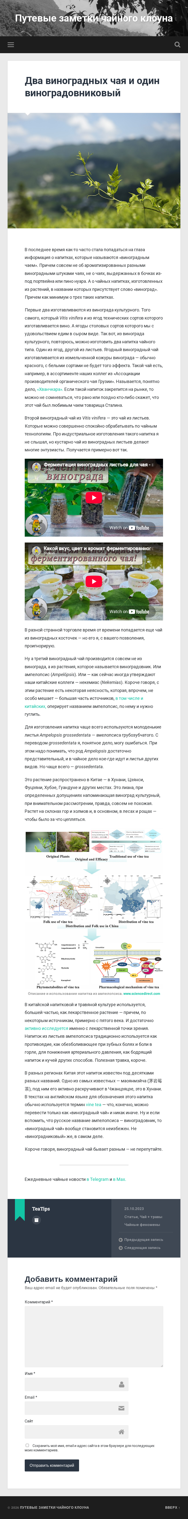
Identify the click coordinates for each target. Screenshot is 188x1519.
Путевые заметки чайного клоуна (94, 18)
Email (31, 1397)
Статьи (131, 1217)
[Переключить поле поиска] (177, 44)
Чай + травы (151, 1217)
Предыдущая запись (143, 1239)
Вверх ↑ (172, 1507)
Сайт (29, 1421)
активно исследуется (46, 1028)
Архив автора (36, 1220)
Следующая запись (142, 1248)
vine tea (93, 1104)
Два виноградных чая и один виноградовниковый (92, 87)
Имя (30, 1374)
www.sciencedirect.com (141, 994)
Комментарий (39, 1302)
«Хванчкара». (50, 389)
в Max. (119, 1179)
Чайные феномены (142, 1225)
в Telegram (98, 1179)
